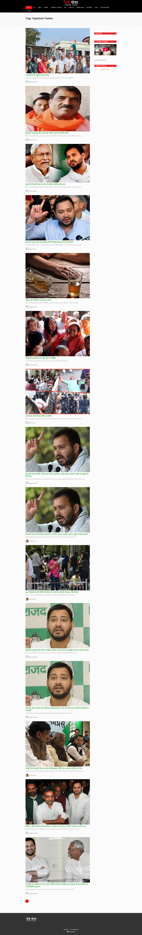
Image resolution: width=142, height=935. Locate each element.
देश (34, 7)
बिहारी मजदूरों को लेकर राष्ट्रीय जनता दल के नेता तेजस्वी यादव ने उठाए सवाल (57, 650)
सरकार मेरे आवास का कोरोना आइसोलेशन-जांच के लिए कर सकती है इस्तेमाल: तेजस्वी (57, 709)
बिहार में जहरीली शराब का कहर (38, 300)
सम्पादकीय (89, 7)
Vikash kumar (33, 140)
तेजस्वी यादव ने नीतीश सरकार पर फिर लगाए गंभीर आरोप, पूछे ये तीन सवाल (57, 534)
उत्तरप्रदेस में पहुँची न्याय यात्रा (37, 75)
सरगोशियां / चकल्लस (56, 7)
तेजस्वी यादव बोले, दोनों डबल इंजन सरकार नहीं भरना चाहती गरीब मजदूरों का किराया (57, 475)
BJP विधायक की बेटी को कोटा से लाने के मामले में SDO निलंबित (52, 592)
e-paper (29, 11)
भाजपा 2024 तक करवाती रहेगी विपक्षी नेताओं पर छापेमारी (49, 242)
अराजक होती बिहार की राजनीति (39, 416)
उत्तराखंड (46, 7)
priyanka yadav (33, 82)
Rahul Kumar (32, 541)
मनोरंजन (71, 7)
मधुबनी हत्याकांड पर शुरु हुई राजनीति (41, 358)
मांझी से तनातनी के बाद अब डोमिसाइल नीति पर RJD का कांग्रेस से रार (54, 768)
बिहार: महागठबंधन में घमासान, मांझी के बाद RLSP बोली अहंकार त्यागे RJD (56, 826)
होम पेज (29, 7)
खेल (65, 7)
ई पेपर (96, 7)
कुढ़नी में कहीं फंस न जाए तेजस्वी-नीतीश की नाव (45, 184)
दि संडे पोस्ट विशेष (105, 7)
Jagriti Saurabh (33, 483)
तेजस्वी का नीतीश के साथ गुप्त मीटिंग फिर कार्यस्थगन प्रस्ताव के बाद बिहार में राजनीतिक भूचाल (57, 885)
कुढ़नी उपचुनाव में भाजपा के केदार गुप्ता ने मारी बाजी (47, 133)
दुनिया (39, 7)
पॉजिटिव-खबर (80, 7)
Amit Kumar (32, 423)
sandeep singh (33, 365)
